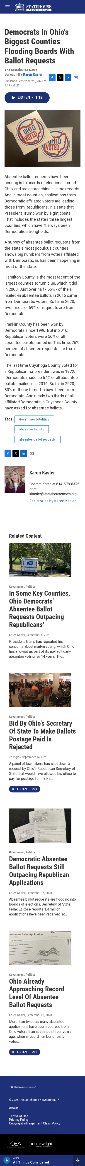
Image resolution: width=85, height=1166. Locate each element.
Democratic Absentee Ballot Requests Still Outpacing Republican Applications (39, 870)
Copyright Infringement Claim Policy (34, 1123)
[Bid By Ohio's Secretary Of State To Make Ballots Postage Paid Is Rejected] (40, 690)
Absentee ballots (31, 429)
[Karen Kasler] (15, 479)
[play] (7, 1160)
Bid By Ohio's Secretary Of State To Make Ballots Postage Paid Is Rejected (42, 735)
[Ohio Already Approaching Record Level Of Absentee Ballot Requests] (40, 948)
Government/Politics (34, 419)
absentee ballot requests (37, 439)
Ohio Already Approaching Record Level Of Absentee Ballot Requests (36, 993)
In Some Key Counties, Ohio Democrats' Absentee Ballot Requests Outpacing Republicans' (39, 609)
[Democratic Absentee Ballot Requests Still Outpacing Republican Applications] (40, 825)
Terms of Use (18, 1116)
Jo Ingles (15, 757)
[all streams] (79, 1160)
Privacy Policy (19, 1120)
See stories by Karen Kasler (52, 500)
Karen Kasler (33, 74)
